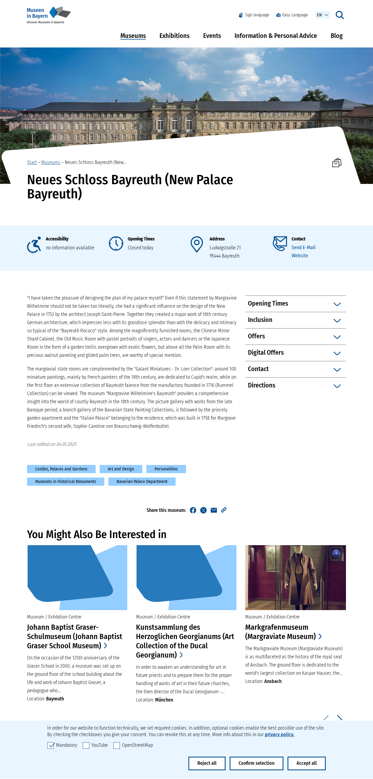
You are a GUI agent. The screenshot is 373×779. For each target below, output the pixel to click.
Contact (298, 238)
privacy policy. (279, 735)
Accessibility (57, 238)
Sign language (257, 14)
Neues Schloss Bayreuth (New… (95, 162)
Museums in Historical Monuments (65, 481)
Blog (337, 36)
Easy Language (295, 14)
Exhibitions (174, 36)
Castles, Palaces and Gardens (61, 468)
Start (32, 162)
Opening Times (141, 238)
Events (212, 36)
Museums (133, 36)
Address (217, 238)
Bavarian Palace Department (142, 481)
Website (300, 256)
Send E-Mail (304, 247)
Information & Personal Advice (276, 36)
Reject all (207, 763)
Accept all (307, 763)
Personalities (166, 468)
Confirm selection (256, 763)
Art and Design (121, 468)
